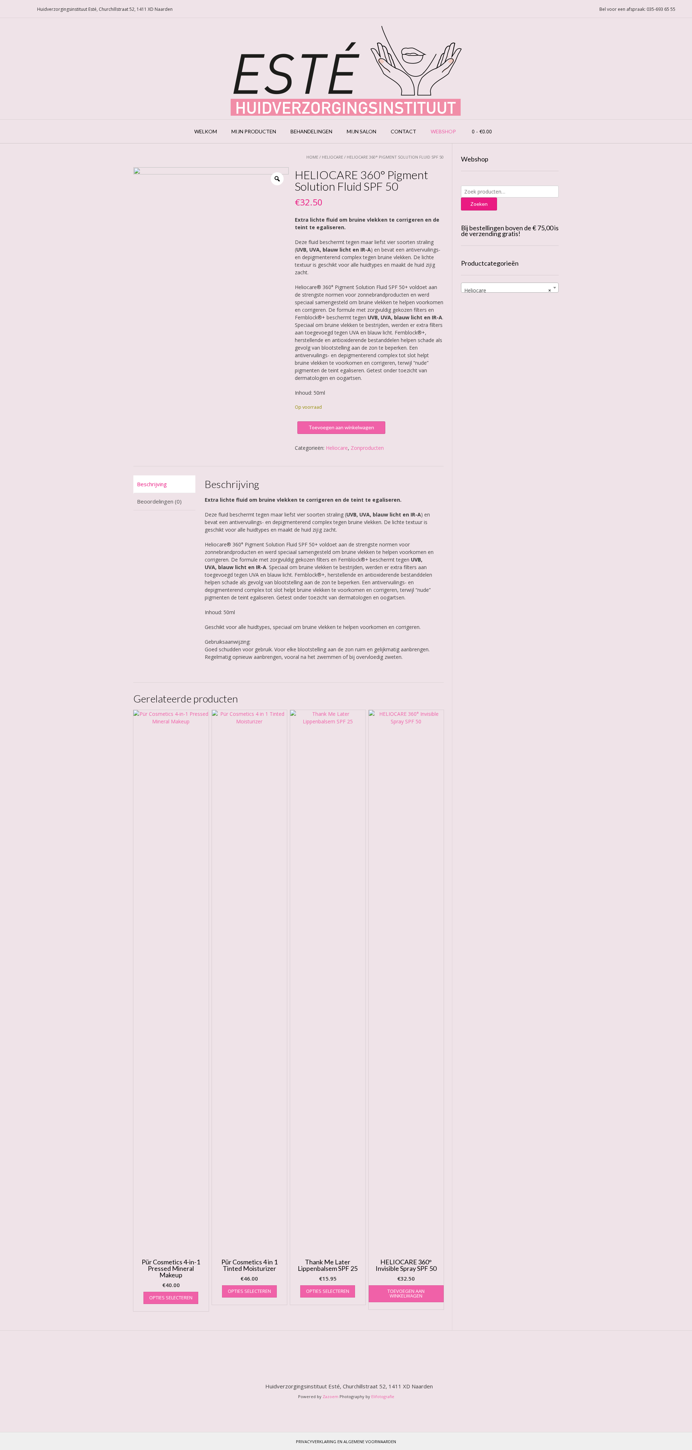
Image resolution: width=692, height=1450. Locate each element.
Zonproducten (367, 447)
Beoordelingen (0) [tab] (159, 501)
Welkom (205, 131)
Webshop (443, 131)
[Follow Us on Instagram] (25, 9)
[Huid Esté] (346, 69)
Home (312, 157)
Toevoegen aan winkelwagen (341, 427)
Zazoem (330, 1396)
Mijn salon (361, 131)
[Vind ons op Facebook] (16, 9)
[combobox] (510, 288)
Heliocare (332, 157)
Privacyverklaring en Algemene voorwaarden (346, 1441)
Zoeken (479, 204)
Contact (403, 131)
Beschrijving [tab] (152, 484)
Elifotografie (382, 1396)
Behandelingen (311, 131)
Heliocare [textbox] (507, 290)
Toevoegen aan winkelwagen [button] (406, 1293)
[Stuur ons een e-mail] (7, 9)
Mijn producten (253, 131)
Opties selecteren (170, 1297)
